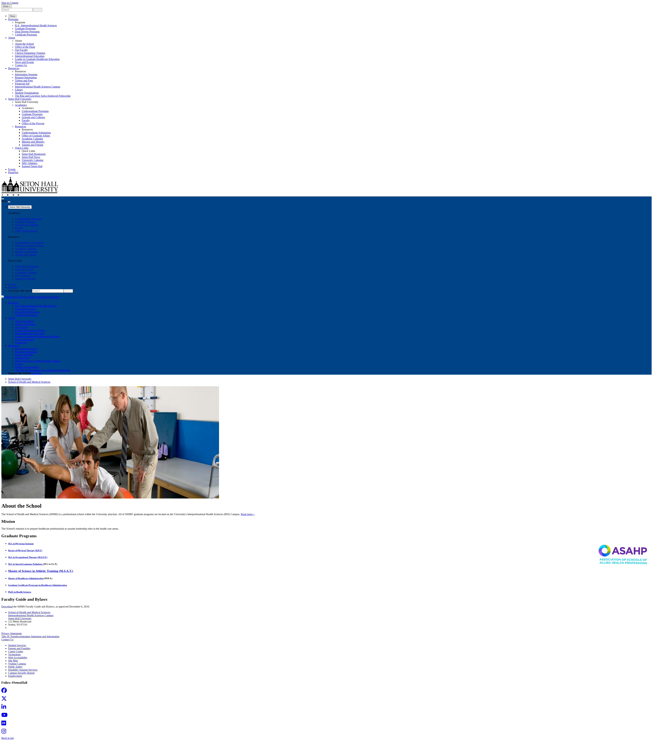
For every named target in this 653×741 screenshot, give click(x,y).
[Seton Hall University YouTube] (5, 715)
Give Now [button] (36, 373)
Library (19, 89)
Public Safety (15, 666)
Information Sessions (26, 74)
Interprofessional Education (29, 56)
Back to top (7, 738)
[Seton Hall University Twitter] (5, 699)
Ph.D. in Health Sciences (19, 592)
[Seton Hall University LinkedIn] (4, 707)
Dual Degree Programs (27, 31)
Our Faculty (21, 49)
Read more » (248, 514)
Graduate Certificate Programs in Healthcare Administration (37, 585)
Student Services (17, 645)
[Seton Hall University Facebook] (5, 691)
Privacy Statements (11, 633)
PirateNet (13, 172)
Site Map (13, 660)
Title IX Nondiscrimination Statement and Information (30, 636)
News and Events (24, 62)
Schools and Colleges (33, 117)
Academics (21, 105)
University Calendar (32, 160)
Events (11, 169)
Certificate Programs (26, 34)
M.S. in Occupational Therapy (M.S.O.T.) (27, 557)
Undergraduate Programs (35, 111)
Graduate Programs (25, 28)
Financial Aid (22, 83)
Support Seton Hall (32, 166)
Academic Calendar (32, 138)
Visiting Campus (17, 663)
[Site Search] (2, 198)
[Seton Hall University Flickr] (4, 724)
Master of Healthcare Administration (26, 578)
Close (12, 16)
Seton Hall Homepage (34, 154)
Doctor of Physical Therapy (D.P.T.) (25, 550)
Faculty (26, 120)
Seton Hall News (31, 157)
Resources (13, 68)
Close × (6, 6)
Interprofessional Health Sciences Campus (37, 86)
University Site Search (20, 290)
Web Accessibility (17, 657)
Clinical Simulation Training (30, 53)
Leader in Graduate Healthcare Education (37, 59)
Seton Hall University (19, 98)
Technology (14, 654)
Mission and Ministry (33, 141)
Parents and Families (19, 648)
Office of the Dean (25, 46)
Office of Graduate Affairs (36, 135)
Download (7, 606)
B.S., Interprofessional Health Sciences (36, 25)
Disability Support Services (22, 669)
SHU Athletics (29, 163)
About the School (24, 43)
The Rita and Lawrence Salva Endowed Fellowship (43, 95)
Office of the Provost (33, 123)
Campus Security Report (21, 672)
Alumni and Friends (32, 144)
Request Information (26, 77)
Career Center (15, 651)
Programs (13, 19)
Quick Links (21, 147)
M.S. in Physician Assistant (21, 543)
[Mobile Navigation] (9, 201)
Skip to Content (9, 2)
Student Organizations (27, 92)
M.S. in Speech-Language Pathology (25, 564)
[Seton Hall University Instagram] (4, 732)
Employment (15, 676)
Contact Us (21, 65)
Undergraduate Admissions (36, 132)
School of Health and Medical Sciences (29, 381)
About (11, 37)
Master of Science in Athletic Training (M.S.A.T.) (40, 571)
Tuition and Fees (24, 80)
